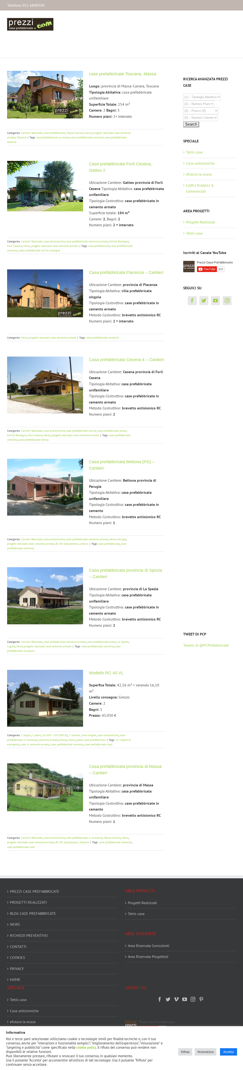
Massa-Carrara (75, 133)
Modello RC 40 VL (106, 673)
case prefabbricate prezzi (111, 430)
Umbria (83, 543)
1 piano (36, 735)
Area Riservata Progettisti (148, 956)
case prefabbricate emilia (81, 430)
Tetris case (194, 152)
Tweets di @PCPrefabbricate (206, 645)
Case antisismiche (200, 163)
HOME (15, 979)
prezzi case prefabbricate (91, 740)
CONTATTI (18, 946)
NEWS (15, 924)
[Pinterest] (201, 999)
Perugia (121, 539)
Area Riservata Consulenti (148, 945)
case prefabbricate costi (98, 744)
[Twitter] (203, 300)
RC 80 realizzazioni (67, 543)
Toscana (21, 137)
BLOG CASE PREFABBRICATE (33, 913)
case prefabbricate (54, 133)
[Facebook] (192, 300)
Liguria (11, 646)
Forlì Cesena (14, 246)
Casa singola (88, 735)
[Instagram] (227, 300)
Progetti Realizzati (200, 222)
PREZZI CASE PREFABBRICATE (34, 891)
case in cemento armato (35, 744)
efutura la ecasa (199, 174)
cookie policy (86, 1047)
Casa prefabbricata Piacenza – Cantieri (126, 272)
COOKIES (17, 957)
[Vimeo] (176, 999)
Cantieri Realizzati (32, 133)
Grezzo (63, 740)
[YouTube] (215, 300)
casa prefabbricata (99, 246)
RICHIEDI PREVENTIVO (29, 935)
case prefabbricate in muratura (84, 837)
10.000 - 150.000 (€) (55, 735)
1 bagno (26, 735)
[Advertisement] (202, 393)
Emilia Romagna (119, 241)
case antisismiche (54, 241)
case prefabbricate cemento (87, 137)
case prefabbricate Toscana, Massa (122, 74)
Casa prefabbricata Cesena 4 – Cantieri (126, 359)
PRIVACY (17, 968)
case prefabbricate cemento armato (87, 241)
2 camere (74, 735)
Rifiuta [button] (185, 1052)
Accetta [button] (228, 1052)
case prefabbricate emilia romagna (39, 250)
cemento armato (48, 740)
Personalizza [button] (205, 1052)
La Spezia (123, 642)
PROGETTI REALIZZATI (28, 902)
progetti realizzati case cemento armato (54, 246)
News (88, 133)
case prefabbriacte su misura (53, 137)
